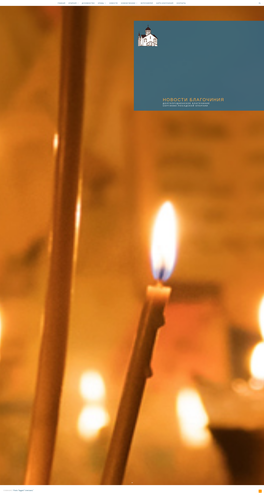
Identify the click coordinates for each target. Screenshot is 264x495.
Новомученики (128, 3)
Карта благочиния (164, 3)
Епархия (73, 3)
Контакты (181, 3)
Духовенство (88, 3)
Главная (61, 3)
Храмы (101, 3)
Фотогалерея (147, 3)
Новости (113, 3)
